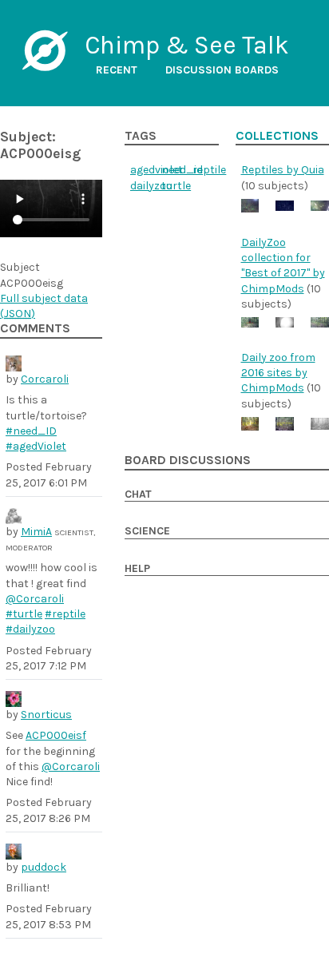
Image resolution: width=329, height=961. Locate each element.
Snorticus (46, 714)
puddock (43, 867)
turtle (176, 186)
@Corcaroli (35, 599)
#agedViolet (36, 446)
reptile (209, 170)
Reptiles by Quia (282, 170)
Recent (116, 70)
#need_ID (31, 431)
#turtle (24, 614)
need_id (182, 170)
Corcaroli (45, 379)
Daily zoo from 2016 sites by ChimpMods (278, 373)
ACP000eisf (56, 735)
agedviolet (156, 170)
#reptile (65, 614)
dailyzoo (151, 186)
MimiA (36, 531)
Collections (277, 136)
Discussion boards (222, 70)
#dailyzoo (30, 629)
